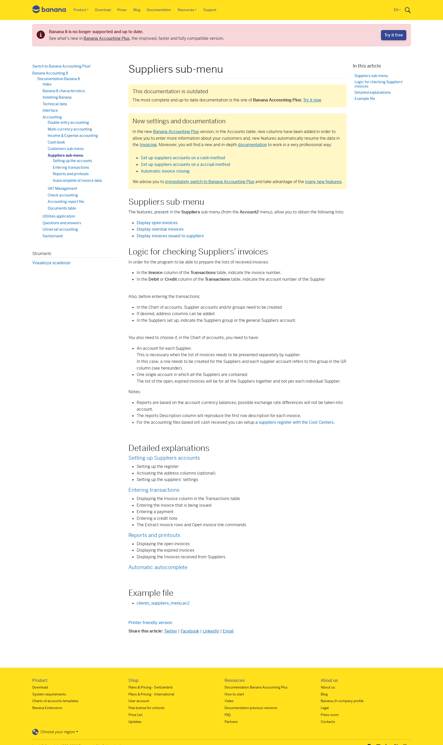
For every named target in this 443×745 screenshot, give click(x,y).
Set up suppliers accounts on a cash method (183, 158)
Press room (330, 715)
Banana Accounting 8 (50, 73)
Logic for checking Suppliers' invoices (379, 84)
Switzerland (53, 236)
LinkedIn (211, 631)
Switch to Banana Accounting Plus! (61, 66)
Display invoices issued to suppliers (170, 236)
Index (47, 84)
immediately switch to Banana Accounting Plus (209, 181)
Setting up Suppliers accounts (164, 458)
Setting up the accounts (72, 160)
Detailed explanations (373, 92)
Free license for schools (146, 708)
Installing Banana (57, 97)
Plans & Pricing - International (151, 694)
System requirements (49, 694)
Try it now (312, 100)
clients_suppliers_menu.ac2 (163, 603)
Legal (325, 708)
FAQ (228, 715)
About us (328, 687)
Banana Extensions (47, 708)
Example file (365, 98)
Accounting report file (66, 201)
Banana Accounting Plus (106, 38)
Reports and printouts (154, 535)
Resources (186, 10)
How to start (234, 694)
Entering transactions (153, 490)
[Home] (49, 10)
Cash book (56, 142)
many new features (323, 181)
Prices (122, 10)
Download (103, 10)
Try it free (393, 35)
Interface (50, 110)
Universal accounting (60, 229)
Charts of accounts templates (55, 701)
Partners (231, 722)
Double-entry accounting (68, 122)
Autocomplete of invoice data (77, 180)
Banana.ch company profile (342, 701)
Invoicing (148, 144)
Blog (136, 10)
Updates (135, 722)
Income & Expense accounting (73, 135)
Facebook (190, 631)
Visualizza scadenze (51, 263)
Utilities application (59, 216)
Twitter (170, 631)
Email (228, 631)
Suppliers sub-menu (65, 155)
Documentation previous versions (251, 708)
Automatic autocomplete (157, 567)
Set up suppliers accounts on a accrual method (185, 164)
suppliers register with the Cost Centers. (297, 422)
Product (80, 10)
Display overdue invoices (160, 229)
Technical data (55, 104)
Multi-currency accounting (70, 129)
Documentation (159, 10)
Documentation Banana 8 (58, 79)
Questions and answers (62, 223)
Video (229, 701)
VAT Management (62, 188)
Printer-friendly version (150, 622)
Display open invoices (157, 222)
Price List (135, 715)
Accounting (52, 117)
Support (209, 10)
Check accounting (63, 195)
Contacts (328, 722)
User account (138, 701)
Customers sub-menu (66, 148)
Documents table (62, 208)
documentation (252, 144)
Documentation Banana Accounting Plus (256, 687)
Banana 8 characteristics (64, 91)
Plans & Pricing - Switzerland (150, 687)
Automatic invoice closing (165, 171)
